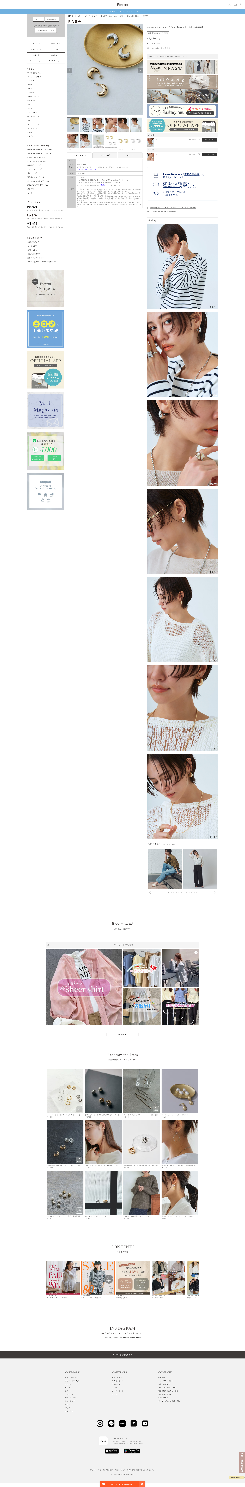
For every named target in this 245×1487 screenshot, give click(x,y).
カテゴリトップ (81, 16)
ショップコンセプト (165, 1381)
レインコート (32, 128)
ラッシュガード (33, 124)
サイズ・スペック (79, 155)
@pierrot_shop (110, 1337)
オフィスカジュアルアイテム (38, 181)
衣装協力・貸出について (167, 1387)
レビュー (130, 155)
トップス (30, 81)
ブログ (114, 1387)
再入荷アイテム (36, 49)
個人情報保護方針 (165, 1394)
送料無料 (30, 189)
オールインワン (33, 97)
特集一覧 (36, 55)
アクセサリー (32, 112)
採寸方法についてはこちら (87, 170)
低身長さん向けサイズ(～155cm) (39, 149)
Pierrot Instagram (36, 61)
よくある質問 (32, 246)
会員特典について (34, 254)
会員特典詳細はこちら (46, 30)
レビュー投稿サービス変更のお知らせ (163, 211)
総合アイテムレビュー (35, 258)
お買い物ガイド (33, 242)
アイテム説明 (104, 155)
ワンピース (31, 93)
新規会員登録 (51, 19)
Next (140, 70)
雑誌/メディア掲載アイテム (37, 185)
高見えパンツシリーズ (35, 177)
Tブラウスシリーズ (34, 169)
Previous (69, 70)
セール (55, 49)
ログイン (38, 19)
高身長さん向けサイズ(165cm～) (39, 153)
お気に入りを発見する (122, 929)
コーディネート (118, 1391)
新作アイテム (55, 43)
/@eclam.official (134, 1337)
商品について (106, 185)
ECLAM (30, 136)
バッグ (29, 104)
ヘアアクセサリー (34, 116)
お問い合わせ (32, 250)
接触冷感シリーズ (34, 165)
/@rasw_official (122, 1337)
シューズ (30, 108)
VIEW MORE (122, 1034)
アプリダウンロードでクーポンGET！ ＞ (122, 11)
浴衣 (29, 120)
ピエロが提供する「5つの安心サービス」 (42, 262)
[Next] (197, 1277)
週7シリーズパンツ (34, 173)
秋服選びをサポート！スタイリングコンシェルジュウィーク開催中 (173, 208)
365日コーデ (55, 55)
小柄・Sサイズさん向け (36, 157)
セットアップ (32, 100)
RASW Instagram (55, 61)
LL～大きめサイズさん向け (37, 161)
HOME (70, 16)
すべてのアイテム (34, 73)
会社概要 (161, 1377)
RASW (30, 132)
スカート (30, 89)
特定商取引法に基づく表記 (168, 1391)
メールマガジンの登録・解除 (169, 1401)
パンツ (29, 85)
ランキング (36, 43)
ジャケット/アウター (35, 77)
